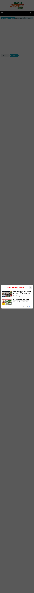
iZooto (30, 306)
